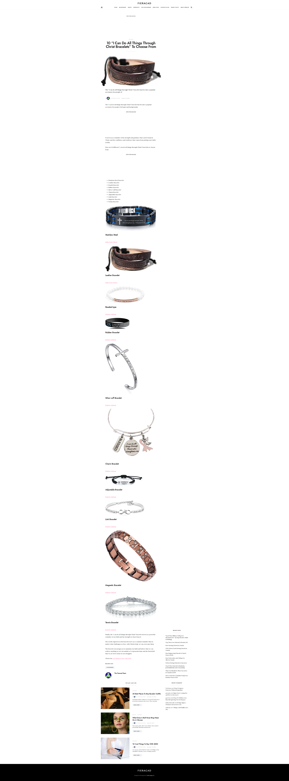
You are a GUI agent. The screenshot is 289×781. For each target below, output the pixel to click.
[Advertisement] (131, 27)
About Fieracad (185, 7)
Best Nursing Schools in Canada (175, 645)
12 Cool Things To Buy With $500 (145, 744)
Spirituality (136, 7)
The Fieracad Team (115, 98)
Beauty (134, 714)
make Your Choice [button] (111, 242)
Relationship (122, 7)
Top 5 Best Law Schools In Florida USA (177, 642)
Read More (136, 705)
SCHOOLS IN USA (165, 7)
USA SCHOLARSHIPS (146, 7)
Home (115, 7)
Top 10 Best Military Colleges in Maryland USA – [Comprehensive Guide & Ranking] (177, 637)
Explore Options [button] (110, 314)
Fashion (131, 39)
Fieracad (144, 3)
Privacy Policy (175, 7)
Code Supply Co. (151, 775)
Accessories (110, 667)
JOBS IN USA (156, 7)
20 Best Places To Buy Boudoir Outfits (146, 693)
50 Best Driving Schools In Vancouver (176, 663)
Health (130, 7)
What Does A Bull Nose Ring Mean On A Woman (145, 718)
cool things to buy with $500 (121, 658)
